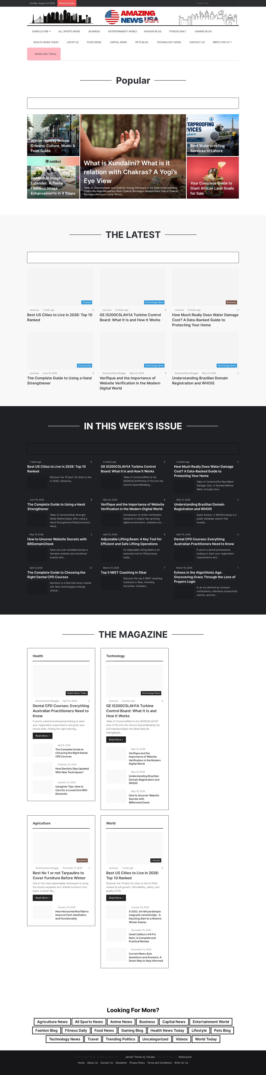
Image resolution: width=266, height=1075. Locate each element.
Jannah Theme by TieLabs (140, 1056)
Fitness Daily (177, 31)
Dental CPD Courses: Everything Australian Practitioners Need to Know (61, 711)
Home (81, 1062)
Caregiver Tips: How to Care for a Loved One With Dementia (71, 790)
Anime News (121, 1022)
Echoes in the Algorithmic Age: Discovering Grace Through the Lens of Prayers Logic (204, 577)
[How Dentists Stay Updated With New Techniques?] (43, 769)
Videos (182, 1039)
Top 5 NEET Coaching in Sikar (124, 572)
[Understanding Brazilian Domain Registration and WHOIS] (184, 520)
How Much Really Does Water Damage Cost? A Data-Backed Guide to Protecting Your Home (205, 320)
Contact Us (197, 42)
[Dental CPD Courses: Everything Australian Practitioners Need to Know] (184, 554)
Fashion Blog (152, 31)
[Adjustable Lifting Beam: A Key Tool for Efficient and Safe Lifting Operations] (111, 554)
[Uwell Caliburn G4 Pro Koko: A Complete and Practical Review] (116, 935)
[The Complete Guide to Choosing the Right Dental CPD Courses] (37, 588)
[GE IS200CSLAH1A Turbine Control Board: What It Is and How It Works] (111, 482)
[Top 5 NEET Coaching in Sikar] (111, 583)
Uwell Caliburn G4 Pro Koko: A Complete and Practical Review (142, 938)
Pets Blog (141, 42)
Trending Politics (120, 1039)
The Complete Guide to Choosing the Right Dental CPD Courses (71, 753)
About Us (92, 1062)
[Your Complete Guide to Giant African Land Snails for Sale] (213, 178)
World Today (206, 1039)
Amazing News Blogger (114, 373)
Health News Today (46, 42)
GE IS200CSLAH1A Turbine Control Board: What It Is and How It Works (131, 711)
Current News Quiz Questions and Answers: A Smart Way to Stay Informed (146, 957)
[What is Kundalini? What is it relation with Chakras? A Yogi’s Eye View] (133, 156)
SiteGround (185, 1056)
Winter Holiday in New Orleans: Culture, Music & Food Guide (53, 146)
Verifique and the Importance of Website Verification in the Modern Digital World (130, 383)
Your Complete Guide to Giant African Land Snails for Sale (212, 188)
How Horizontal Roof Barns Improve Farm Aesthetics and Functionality (72, 915)
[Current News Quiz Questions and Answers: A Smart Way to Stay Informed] (116, 954)
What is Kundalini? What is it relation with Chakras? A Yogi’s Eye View (130, 172)
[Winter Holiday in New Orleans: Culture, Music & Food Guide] (53, 135)
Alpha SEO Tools (45, 54)
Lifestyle (72, 42)
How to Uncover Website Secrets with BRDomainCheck (144, 799)
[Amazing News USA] (133, 17)
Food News (93, 42)
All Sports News (69, 31)
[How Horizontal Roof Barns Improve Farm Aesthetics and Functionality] (43, 912)
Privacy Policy (137, 1062)
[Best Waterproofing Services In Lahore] (213, 135)
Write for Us (220, 42)
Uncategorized (155, 1039)
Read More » (42, 735)
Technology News (168, 42)
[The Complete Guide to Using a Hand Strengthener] (37, 520)
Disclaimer (121, 1062)
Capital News (118, 42)
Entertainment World (122, 31)
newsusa (34, 310)
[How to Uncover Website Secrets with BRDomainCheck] (37, 554)
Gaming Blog (203, 31)
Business (94, 31)
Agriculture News (52, 1022)
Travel (93, 1039)
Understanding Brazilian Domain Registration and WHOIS (144, 779)
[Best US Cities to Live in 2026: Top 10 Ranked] (37, 482)
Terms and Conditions (159, 1062)
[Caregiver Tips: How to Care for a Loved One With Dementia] (43, 787)
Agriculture (39, 31)
